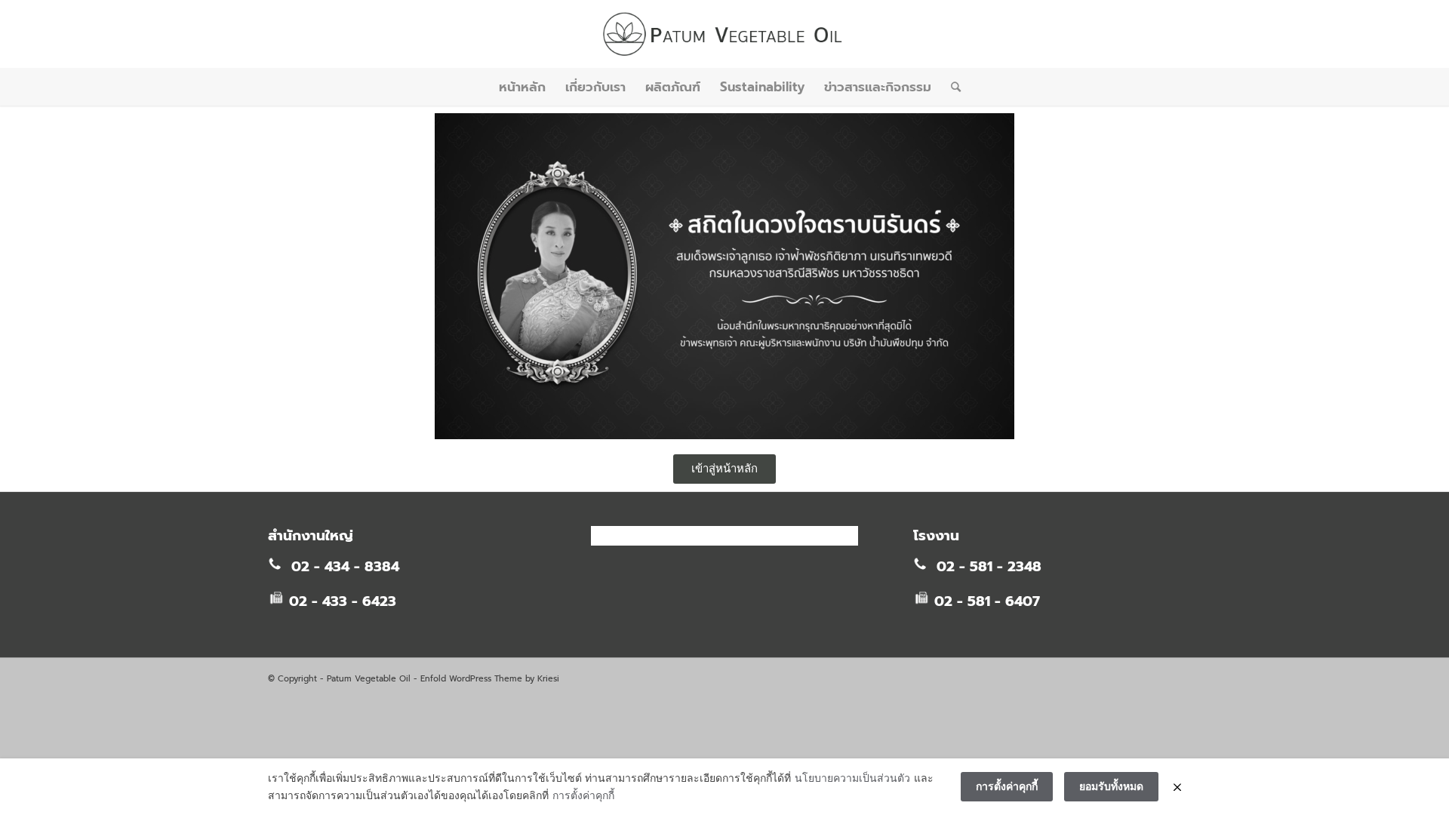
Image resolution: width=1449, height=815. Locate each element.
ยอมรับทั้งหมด (1111, 786)
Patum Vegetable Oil (369, 678)
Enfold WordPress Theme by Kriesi (489, 678)
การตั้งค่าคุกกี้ (583, 795)
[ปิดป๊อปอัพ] (1177, 787)
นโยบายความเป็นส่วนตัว (852, 777)
